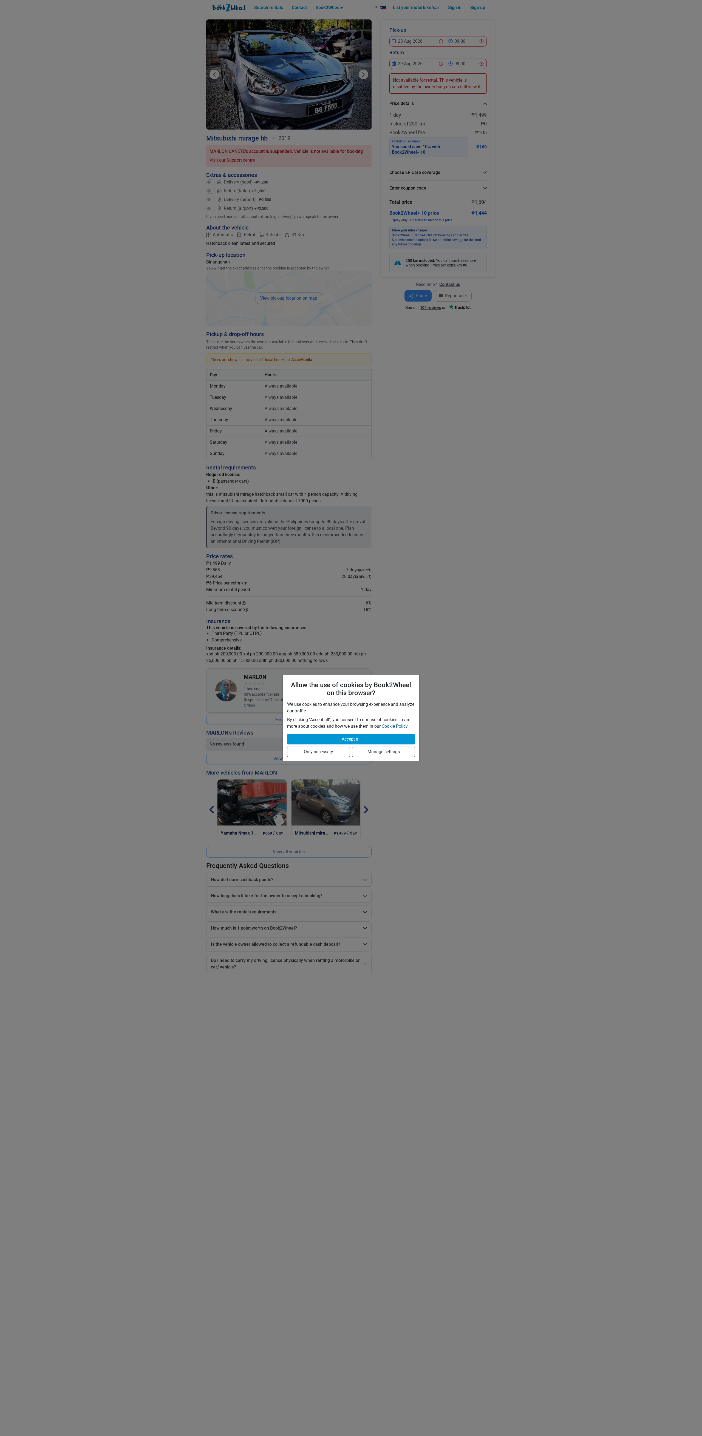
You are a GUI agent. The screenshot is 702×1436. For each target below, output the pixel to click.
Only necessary (318, 751)
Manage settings (383, 751)
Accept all (351, 739)
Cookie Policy (394, 726)
